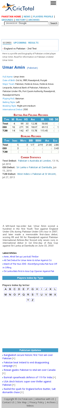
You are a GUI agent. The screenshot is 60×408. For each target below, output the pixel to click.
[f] (28, 290)
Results (33, 42)
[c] (14, 290)
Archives (34, 19)
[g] (32, 290)
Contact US (8, 402)
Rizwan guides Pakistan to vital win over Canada (30, 369)
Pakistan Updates (30, 350)
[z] (32, 301)
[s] (32, 296)
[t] (37, 296)
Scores (7, 42)
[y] (28, 301)
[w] (50, 296)
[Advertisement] (30, 33)
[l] (55, 290)
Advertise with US (44, 399)
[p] (19, 296)
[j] (46, 290)
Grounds (7, 19)
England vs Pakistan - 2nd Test (20, 48)
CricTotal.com (25, 399)
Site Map (22, 402)
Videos (30, 405)
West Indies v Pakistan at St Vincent (36, 173)
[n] (10, 296)
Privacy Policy (36, 402)
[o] (14, 296)
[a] (5, 290)
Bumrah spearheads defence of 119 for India (28, 377)
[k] (50, 290)
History (21, 19)
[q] (23, 296)
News (27, 16)
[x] (55, 296)
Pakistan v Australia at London (34, 160)
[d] (19, 290)
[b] (10, 290)
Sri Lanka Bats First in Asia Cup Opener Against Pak (29, 271)
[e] (23, 290)
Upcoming (20, 42)
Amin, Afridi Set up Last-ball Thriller (21, 256)
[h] (37, 290)
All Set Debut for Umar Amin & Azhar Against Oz (28, 260)
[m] (5, 296)
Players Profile (43, 16)
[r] (28, 296)
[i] (41, 290)
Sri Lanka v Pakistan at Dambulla (34, 167)
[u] (41, 296)
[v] (46, 296)
